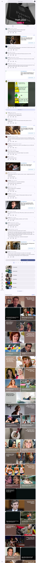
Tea (8, 52)
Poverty (9, 251)
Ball (8, 156)
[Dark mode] (2, 561)
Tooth (8, 172)
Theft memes (20, 109)
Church (9, 229)
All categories (19, 291)
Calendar (9, 217)
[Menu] (2, 1)
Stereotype (9, 193)
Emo (8, 211)
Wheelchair (9, 136)
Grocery (9, 112)
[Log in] (35, 1)
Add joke (20, 22)
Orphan (9, 28)
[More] (23, 23)
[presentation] (6, 29)
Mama (9, 63)
